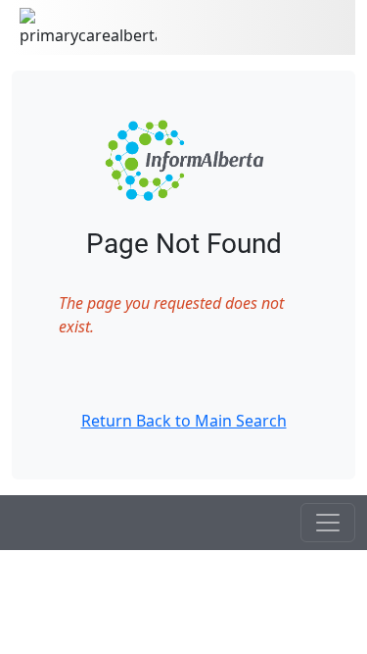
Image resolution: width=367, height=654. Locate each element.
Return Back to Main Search (184, 420)
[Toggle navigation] (327, 522)
